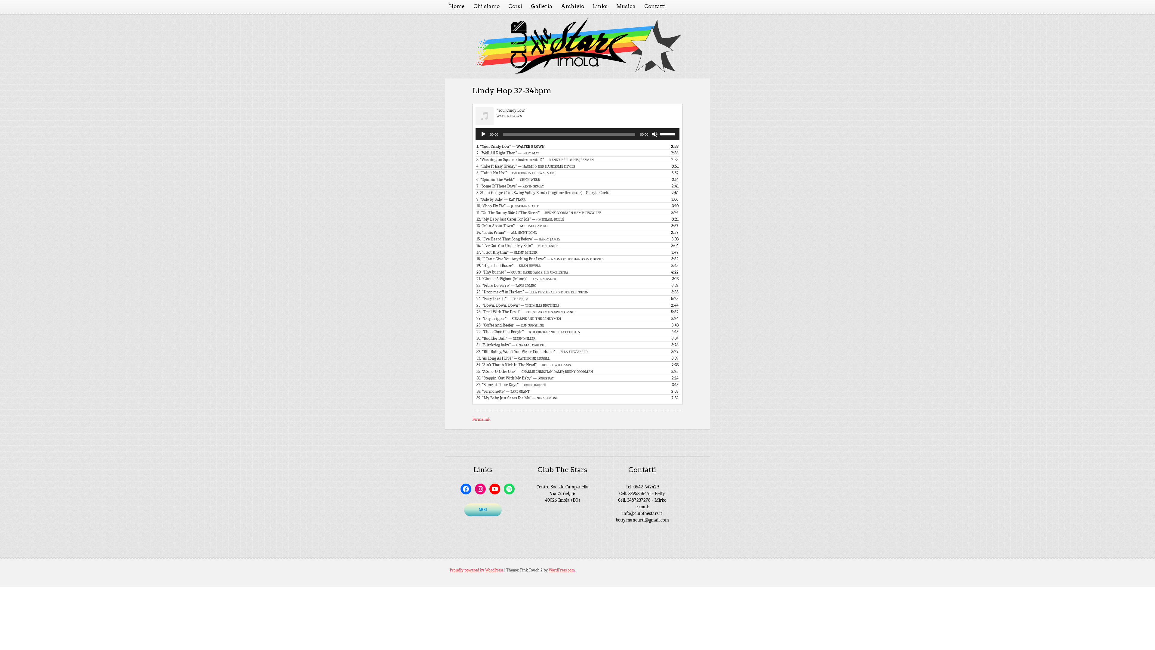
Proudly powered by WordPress (476, 570)
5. (515, 172)
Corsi (515, 6)
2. (507, 153)
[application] (577, 134)
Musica (626, 6)
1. (510, 146)
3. (535, 159)
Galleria (541, 6)
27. (518, 318)
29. (528, 331)
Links (600, 6)
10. (507, 206)
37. (511, 384)
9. (500, 199)
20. (522, 272)
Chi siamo (486, 6)
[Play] (483, 134)
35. (534, 371)
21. (516, 278)
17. (506, 252)
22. (506, 285)
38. (503, 391)
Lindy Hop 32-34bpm (511, 90)
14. (506, 232)
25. (517, 305)
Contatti (655, 6)
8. (543, 192)
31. (511, 345)
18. (539, 259)
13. (512, 225)
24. (502, 298)
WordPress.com (562, 570)
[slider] (668, 133)
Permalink (481, 419)
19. (508, 265)
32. (532, 351)
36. (515, 378)
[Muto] (655, 134)
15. (518, 239)
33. (513, 358)
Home (457, 6)
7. (510, 186)
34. (523, 364)
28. (510, 325)
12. (520, 219)
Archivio (572, 6)
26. (525, 311)
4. (525, 166)
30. (505, 338)
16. (517, 245)
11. (538, 212)
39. (517, 398)
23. (532, 292)
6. (508, 179)
